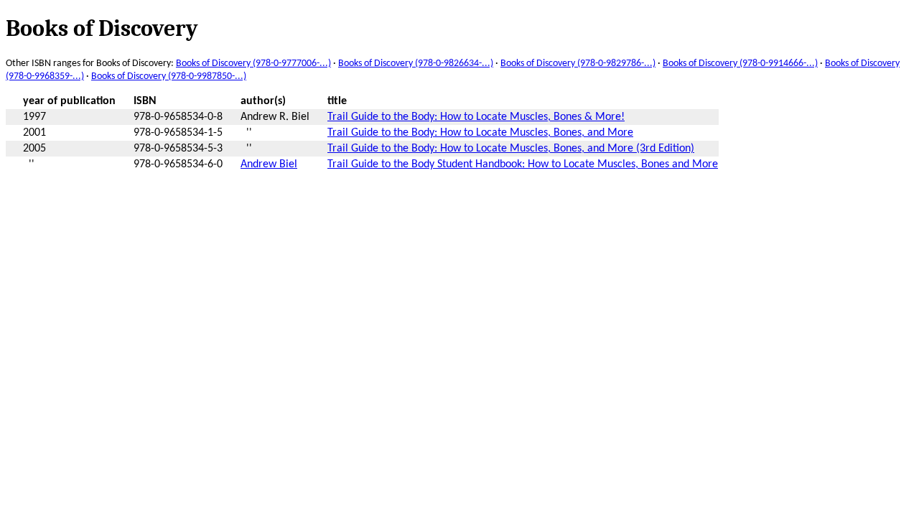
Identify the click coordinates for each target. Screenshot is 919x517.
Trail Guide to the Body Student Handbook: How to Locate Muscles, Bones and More (522, 164)
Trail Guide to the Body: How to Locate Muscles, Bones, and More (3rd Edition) (510, 148)
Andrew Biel (269, 164)
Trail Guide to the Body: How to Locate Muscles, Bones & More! (476, 117)
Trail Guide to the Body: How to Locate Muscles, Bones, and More (480, 133)
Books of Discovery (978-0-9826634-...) (415, 63)
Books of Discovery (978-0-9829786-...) (578, 63)
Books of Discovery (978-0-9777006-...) (253, 63)
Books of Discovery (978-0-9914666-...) (740, 63)
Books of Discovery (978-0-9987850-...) (168, 76)
